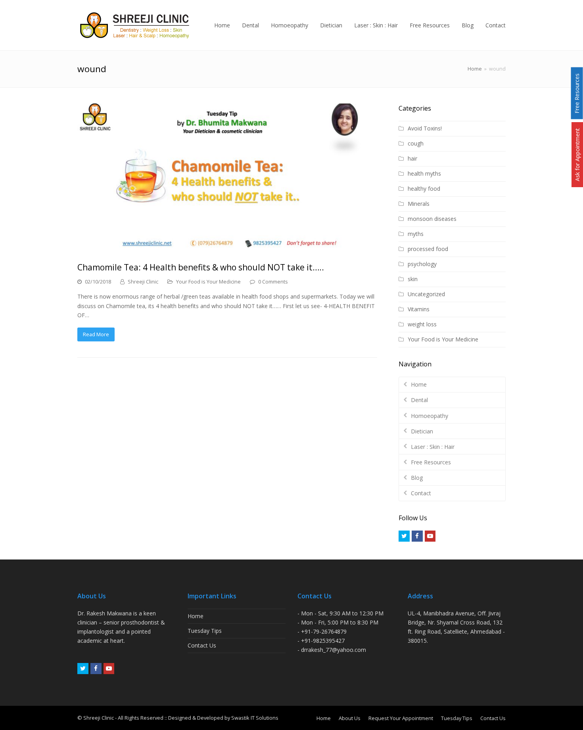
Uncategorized (426, 294)
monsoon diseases (432, 218)
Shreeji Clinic (143, 281)
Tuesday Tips (205, 630)
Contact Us (202, 645)
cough (416, 143)
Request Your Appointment (400, 718)
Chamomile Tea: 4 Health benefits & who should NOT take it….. (200, 267)
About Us (350, 718)
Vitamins (419, 309)
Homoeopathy (429, 416)
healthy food (424, 188)
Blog (417, 477)
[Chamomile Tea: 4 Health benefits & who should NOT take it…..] (227, 178)
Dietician (422, 431)
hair (412, 158)
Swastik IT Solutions (254, 717)
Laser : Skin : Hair (433, 446)
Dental (419, 400)
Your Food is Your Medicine (208, 281)
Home (475, 68)
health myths (424, 173)
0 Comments (273, 281)
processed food (428, 249)
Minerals (419, 203)
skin (413, 279)
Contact (421, 493)
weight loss (422, 324)
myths (416, 234)
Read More (96, 334)
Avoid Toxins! (425, 128)
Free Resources (431, 462)
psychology (422, 264)
